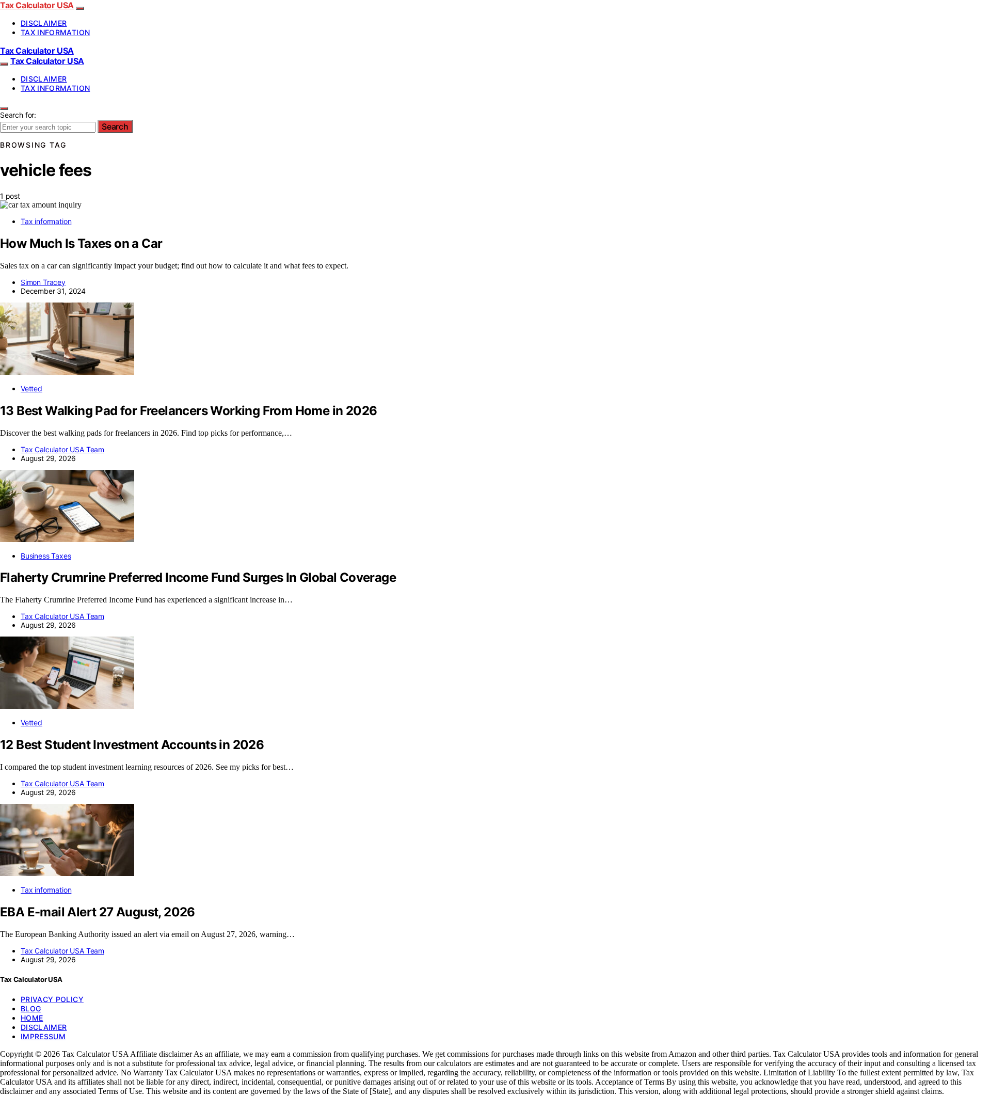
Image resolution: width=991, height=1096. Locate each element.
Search (115, 126)
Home (32, 1017)
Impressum (43, 1036)
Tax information (55, 32)
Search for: (18, 114)
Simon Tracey (43, 282)
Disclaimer (44, 23)
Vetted (31, 388)
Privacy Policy (52, 999)
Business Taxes (46, 555)
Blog (31, 1008)
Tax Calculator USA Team (62, 449)
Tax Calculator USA (37, 5)
